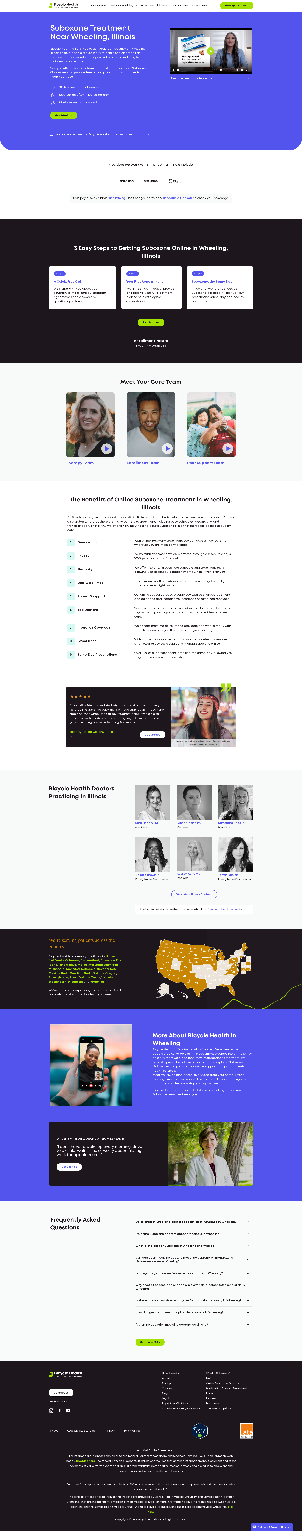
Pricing (166, 1383)
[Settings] (242, 69)
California (56, 960)
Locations (212, 1403)
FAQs (209, 1378)
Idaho (53, 965)
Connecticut (90, 960)
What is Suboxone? (218, 1373)
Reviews (211, 1398)
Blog (165, 1393)
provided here (85, 1461)
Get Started (63, 115)
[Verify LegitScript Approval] (200, 1431)
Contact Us (61, 1393)
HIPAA (111, 1431)
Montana (73, 969)
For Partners (181, 5)
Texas (95, 977)
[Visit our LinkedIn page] (68, 1410)
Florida (121, 960)
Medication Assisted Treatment (226, 1388)
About (166, 1378)
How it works (170, 1373)
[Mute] (221, 69)
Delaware (108, 960)
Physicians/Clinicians (175, 1403)
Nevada (103, 969)
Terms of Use (132, 1431)
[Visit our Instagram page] (52, 1410)
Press (209, 1393)
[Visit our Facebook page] (59, 1410)
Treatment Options (218, 1408)
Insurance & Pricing (121, 5)
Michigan (111, 965)
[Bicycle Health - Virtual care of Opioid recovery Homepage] (63, 5)
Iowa (72, 965)
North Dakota (94, 973)
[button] (97, 6)
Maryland (95, 965)
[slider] (194, 69)
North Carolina (72, 973)
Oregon (110, 973)
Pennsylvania (58, 977)
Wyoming (97, 982)
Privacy (53, 1431)
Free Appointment (237, 6)
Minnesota (57, 969)
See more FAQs (150, 1342)
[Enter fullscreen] (247, 69)
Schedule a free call (178, 198)
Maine (82, 965)
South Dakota (80, 977)
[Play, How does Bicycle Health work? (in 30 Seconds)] (173, 69)
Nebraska (88, 969)
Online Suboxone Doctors (222, 1383)
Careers (167, 1388)
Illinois (63, 965)
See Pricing (117, 198)
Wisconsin (75, 982)
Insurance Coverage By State (181, 1408)
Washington (57, 982)
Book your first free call (223, 909)
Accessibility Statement (82, 1431)
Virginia (107, 977)
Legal (165, 1398)
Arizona (112, 956)
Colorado (72, 960)
